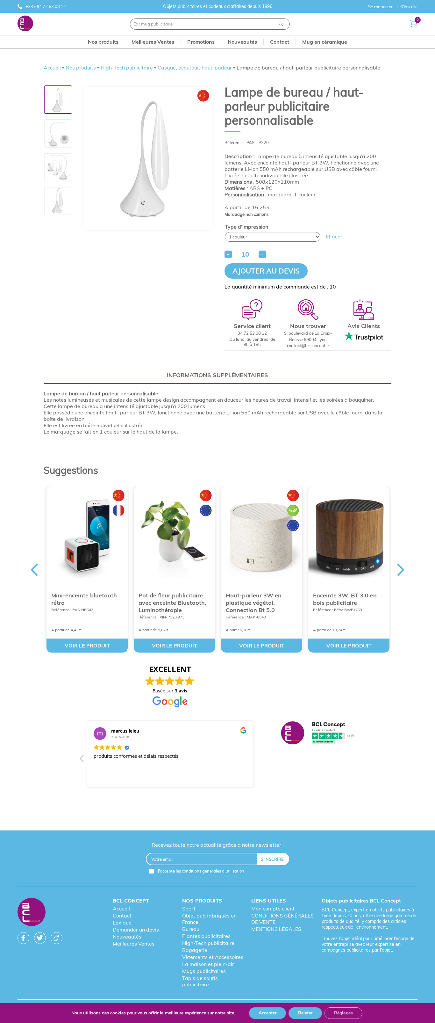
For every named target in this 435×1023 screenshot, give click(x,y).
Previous (34, 569)
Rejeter (305, 1013)
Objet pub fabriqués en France (209, 918)
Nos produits (81, 67)
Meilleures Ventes (133, 943)
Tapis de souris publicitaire (200, 981)
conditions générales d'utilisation (213, 870)
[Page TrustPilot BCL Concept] (317, 733)
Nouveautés (127, 936)
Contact (122, 915)
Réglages (343, 1013)
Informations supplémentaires (217, 375)
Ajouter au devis (266, 271)
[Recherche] (281, 24)
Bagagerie (194, 950)
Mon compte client (273, 908)
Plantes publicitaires (206, 936)
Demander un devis (136, 929)
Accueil (52, 67)
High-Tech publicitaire (127, 67)
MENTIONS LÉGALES (276, 929)
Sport (189, 908)
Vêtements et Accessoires (212, 957)
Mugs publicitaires (204, 971)
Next (401, 569)
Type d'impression (246, 226)
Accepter (267, 1013)
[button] (82, 760)
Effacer (334, 236)
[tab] (218, 375)
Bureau (190, 929)
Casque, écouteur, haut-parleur (195, 67)
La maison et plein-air (208, 964)
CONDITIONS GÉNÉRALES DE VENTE (282, 918)
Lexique (122, 922)
